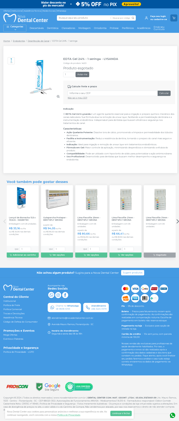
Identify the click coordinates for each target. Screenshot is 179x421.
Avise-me (82, 74)
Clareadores (68, 28)
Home (6, 41)
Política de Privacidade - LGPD (18, 352)
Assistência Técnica (32, 11)
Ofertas (6, 11)
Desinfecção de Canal (38, 41)
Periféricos (128, 28)
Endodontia (19, 41)
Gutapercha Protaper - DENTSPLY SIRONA (55, 218)
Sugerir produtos (132, 272)
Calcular (164, 93)
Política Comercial (12, 309)
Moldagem (84, 28)
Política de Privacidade (68, 415)
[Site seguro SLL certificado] (48, 387)
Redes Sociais (49, 11)
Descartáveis (37, 28)
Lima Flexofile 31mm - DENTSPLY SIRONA (157, 218)
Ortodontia (100, 28)
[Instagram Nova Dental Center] (58, 294)
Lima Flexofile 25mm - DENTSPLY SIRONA (88, 218)
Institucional (17, 11)
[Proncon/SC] (17, 387)
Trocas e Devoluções (13, 313)
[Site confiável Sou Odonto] (79, 387)
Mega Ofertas (10, 335)
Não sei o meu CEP (77, 98)
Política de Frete (11, 305)
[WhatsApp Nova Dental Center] (51, 294)
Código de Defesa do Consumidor (20, 322)
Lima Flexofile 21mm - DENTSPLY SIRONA (123, 218)
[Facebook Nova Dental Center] (65, 294)
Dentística (52, 28)
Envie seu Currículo (159, 28)
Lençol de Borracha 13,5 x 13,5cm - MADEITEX (22, 218)
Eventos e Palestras (13, 339)
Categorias (16, 26)
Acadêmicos (143, 28)
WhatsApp (61, 11)
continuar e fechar (121, 413)
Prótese (114, 28)
